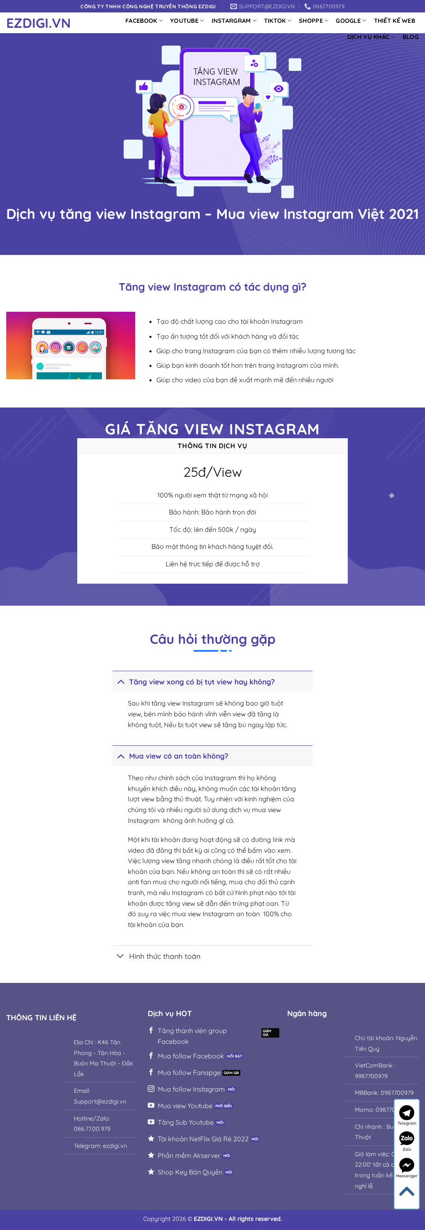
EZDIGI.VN (38, 22)
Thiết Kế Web (394, 20)
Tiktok (275, 20)
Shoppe (311, 20)
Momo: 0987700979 (382, 1110)
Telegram (407, 1123)
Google (348, 20)
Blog (411, 37)
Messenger (407, 1176)
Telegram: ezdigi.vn (100, 1146)
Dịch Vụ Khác (368, 37)
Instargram (231, 20)
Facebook (141, 20)
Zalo (407, 1149)
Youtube (184, 20)
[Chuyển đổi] (120, 681)
